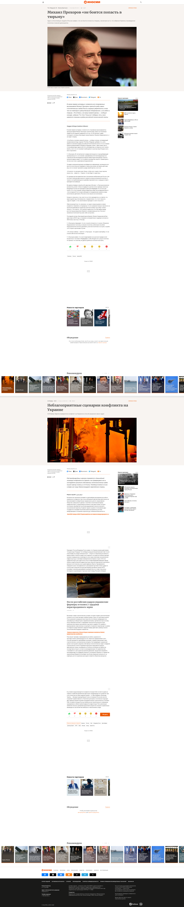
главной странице (102, 342)
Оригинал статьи (132, 7)
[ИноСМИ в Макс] (45, 874)
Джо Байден (104, 723)
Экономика (62, 870)
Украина (83, 723)
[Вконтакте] (83, 97)
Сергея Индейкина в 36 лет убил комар (131, 120)
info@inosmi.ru (45, 891)
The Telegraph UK (52, 8)
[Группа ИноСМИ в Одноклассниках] (69, 874)
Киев (80, 725)
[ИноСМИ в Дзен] (53, 874)
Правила (107, 337)
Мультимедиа (89, 870)
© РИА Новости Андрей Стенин (54, 87)
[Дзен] (75, 97)
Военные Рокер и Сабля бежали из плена (130, 127)
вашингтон (92, 725)
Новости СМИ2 (88, 261)
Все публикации (104, 870)
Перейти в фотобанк (65, 87)
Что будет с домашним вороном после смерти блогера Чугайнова (130, 509)
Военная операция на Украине (73, 723)
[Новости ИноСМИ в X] (93, 874)
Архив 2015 (79, 256)
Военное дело (74, 870)
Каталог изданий (46, 881)
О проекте (68, 881)
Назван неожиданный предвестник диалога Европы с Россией (127, 107)
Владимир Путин (97, 723)
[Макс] (69, 97)
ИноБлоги (96, 870)
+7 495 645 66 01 (45, 895)
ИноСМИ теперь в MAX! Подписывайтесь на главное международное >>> (88, 514)
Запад (87, 725)
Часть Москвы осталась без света (130, 501)
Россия (74, 256)
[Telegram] (92, 97)
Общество (81, 870)
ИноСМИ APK (131, 881)
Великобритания (62, 8)
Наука (68, 870)
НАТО (76, 725)
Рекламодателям (77, 881)
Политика (69, 256)
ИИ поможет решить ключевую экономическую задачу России (131, 488)
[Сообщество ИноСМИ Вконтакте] (61, 874)
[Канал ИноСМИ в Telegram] (85, 874)
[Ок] (99, 97)
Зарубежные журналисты (58, 881)
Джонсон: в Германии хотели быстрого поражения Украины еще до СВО (130, 495)
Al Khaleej (50, 401)
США (91, 723)
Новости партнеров (128, 98)
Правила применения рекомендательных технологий (113, 881)
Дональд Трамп (70, 725)
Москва (83, 725)
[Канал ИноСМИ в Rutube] (77, 874)
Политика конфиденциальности (90, 881)
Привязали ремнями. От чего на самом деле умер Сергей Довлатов (127, 482)
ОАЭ (55, 401)
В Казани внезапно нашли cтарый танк (130, 134)
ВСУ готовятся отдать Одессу (130, 113)
